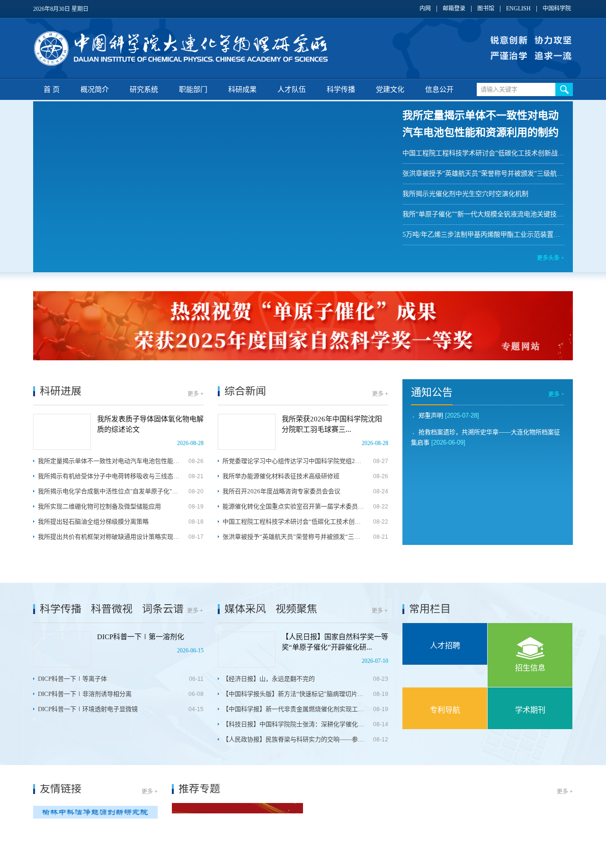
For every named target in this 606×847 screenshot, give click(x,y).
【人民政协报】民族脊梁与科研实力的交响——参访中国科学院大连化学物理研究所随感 (294, 739)
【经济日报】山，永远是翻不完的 (269, 678)
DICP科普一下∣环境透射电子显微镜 (88, 709)
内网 (425, 9)
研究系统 (144, 89)
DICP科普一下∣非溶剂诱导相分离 (85, 693)
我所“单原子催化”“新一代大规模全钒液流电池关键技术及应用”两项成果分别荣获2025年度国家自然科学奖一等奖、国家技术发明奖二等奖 (483, 214)
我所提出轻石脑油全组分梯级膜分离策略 (93, 521)
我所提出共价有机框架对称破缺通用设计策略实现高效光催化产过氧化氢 (109, 536)
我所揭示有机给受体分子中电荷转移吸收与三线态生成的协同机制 (109, 476)
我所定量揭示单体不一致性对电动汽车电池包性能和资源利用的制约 (109, 460)
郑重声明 (431, 415)
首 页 (52, 89)
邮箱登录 (454, 9)
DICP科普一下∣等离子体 (72, 678)
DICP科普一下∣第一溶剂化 (140, 637)
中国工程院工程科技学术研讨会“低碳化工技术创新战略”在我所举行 (483, 153)
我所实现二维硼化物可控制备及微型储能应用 (99, 506)
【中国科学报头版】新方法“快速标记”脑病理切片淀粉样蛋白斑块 (294, 693)
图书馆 (485, 9)
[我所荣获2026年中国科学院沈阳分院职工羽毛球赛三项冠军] (247, 432)
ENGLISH (518, 9)
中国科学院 (557, 9)
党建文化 (390, 89)
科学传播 (341, 89)
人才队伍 (291, 89)
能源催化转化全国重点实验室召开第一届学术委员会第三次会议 (294, 506)
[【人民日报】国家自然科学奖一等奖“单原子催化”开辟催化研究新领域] (247, 650)
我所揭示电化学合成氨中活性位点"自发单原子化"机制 (109, 491)
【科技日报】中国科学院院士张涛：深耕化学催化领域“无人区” (294, 724)
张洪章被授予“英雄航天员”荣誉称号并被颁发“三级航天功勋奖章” (483, 173)
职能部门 (193, 89)
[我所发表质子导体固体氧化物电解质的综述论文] (62, 432)
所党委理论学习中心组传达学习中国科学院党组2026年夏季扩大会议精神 (294, 460)
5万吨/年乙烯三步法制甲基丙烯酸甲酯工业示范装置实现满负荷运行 (483, 234)
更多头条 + (550, 258)
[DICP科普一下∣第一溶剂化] (62, 650)
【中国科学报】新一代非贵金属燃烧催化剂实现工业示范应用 (294, 709)
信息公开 (439, 89)
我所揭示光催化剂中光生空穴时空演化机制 (465, 193)
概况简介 (94, 89)
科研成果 (242, 89)
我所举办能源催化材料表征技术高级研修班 (281, 476)
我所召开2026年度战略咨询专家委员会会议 (281, 491)
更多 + (195, 394)
